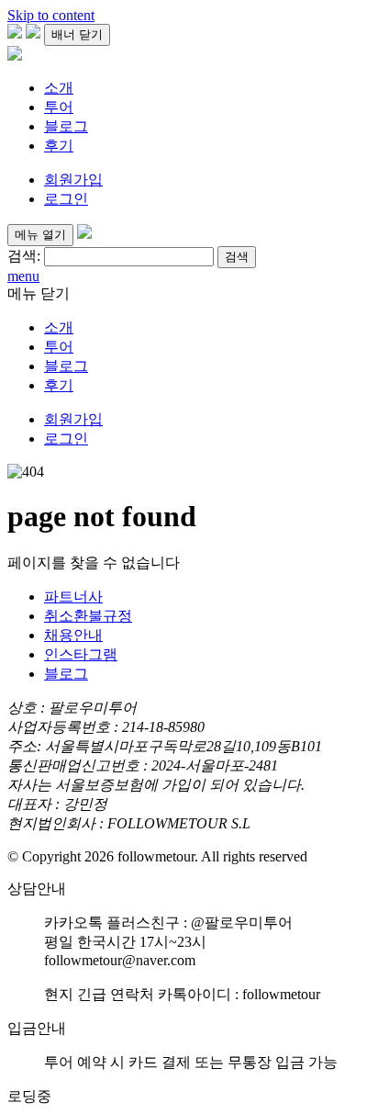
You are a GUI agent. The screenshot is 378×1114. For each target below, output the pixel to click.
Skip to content (50, 15)
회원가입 (73, 179)
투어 (58, 107)
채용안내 (73, 635)
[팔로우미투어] (14, 55)
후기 (58, 145)
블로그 (66, 126)
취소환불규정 (88, 616)
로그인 (66, 199)
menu (23, 276)
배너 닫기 (77, 34)
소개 (58, 88)
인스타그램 (80, 654)
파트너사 (73, 596)
